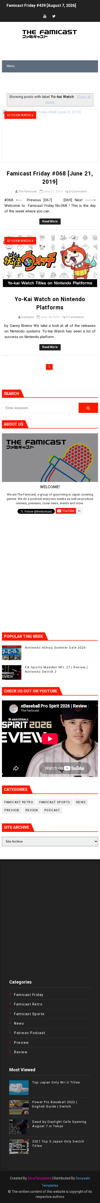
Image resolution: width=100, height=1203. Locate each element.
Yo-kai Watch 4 (22, 115)
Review (31, 810)
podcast (52, 810)
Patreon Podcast (29, 1033)
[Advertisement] (51, 83)
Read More (50, 221)
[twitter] (54, 16)
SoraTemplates (39, 1178)
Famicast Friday (29, 995)
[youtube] (44, 16)
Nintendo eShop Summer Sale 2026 (55, 647)
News (81, 802)
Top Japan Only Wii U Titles (56, 1082)
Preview (11, 810)
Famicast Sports (54, 802)
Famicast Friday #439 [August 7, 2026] (41, 4)
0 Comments (78, 191)
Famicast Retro (18, 802)
